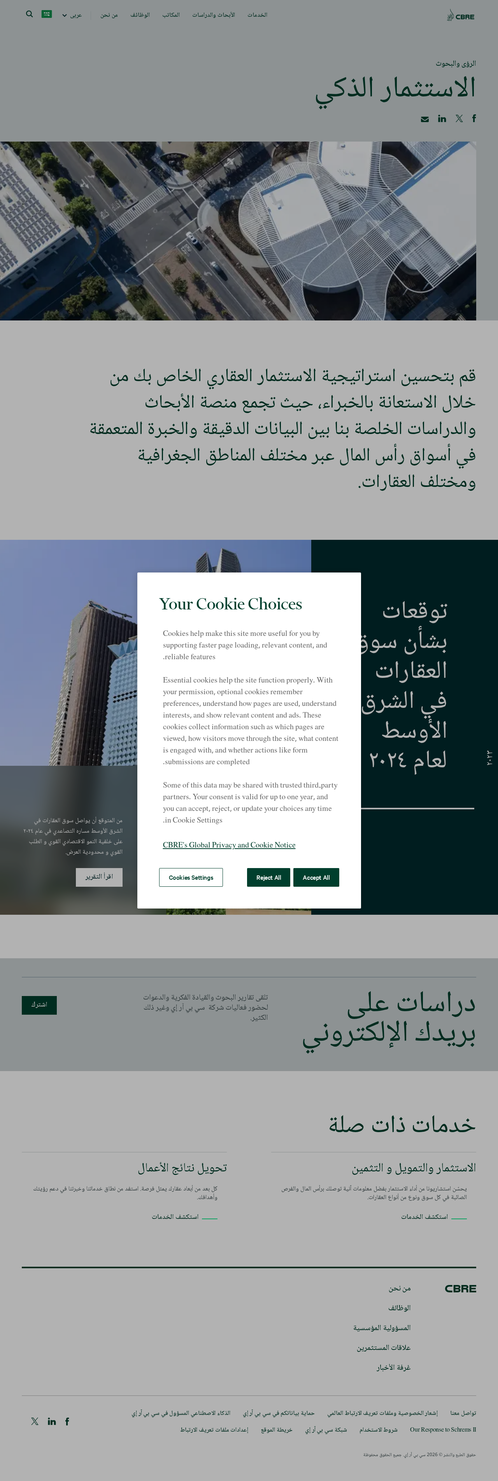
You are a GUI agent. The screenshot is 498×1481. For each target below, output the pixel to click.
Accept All (316, 877)
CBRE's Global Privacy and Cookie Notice (229, 846)
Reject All (268, 877)
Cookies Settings (191, 877)
